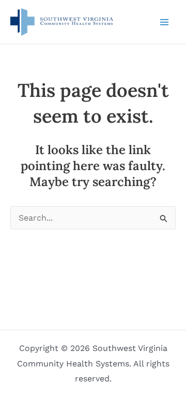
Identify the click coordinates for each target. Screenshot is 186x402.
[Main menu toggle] (164, 22)
